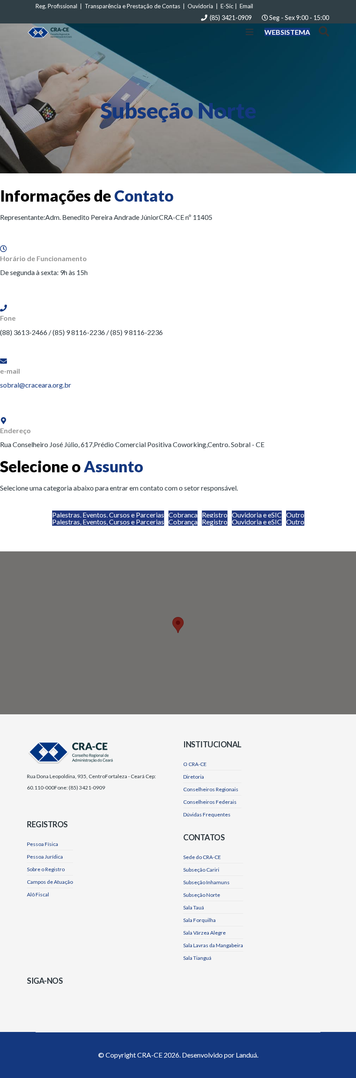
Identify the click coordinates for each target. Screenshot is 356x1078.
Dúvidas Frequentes (207, 814)
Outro (295, 515)
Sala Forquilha (199, 920)
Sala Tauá (193, 907)
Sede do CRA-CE (202, 857)
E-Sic (227, 6)
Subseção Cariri (201, 869)
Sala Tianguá (197, 958)
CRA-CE (149, 1055)
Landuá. (247, 1055)
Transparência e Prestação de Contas (132, 6)
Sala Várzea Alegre (204, 932)
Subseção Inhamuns (206, 882)
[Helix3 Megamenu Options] (250, 32)
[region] (178, 632)
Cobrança (183, 515)
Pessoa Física (42, 844)
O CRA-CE (195, 764)
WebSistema (287, 32)
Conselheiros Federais (210, 802)
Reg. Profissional (56, 6)
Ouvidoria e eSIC (257, 515)
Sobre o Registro (46, 869)
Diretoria (193, 776)
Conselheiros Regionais (210, 789)
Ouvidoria (200, 6)
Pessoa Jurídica (45, 856)
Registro (214, 515)
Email (246, 6)
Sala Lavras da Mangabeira (213, 945)
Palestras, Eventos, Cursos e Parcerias (108, 515)
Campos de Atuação (50, 882)
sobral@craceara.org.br (35, 385)
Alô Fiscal (38, 894)
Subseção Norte (201, 895)
